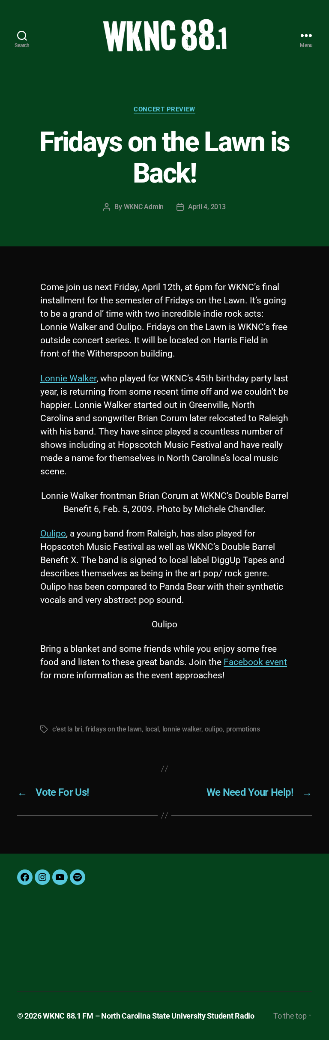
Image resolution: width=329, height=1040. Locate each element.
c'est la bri (67, 729)
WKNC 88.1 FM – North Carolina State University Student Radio (148, 1015)
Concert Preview (164, 109)
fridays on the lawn (113, 729)
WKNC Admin (144, 207)
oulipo (214, 729)
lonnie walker (182, 729)
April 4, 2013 (207, 207)
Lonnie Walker (68, 378)
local (152, 729)
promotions (243, 729)
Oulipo (53, 533)
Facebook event (255, 662)
